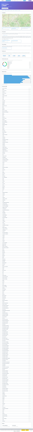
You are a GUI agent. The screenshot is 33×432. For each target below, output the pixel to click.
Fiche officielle (8, 10)
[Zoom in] (30, 14)
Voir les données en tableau (5, 69)
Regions (17, 0)
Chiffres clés (11, 10)
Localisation (3, 10)
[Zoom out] (30, 15)
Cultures (13, 10)
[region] (16, 20)
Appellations (15, 0)
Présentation (5, 10)
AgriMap (3, 0)
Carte (4, 0)
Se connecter (30, 0)
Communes (12, 0)
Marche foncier (16, 10)
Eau (18, 0)
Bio (22, 0)
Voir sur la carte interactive (5, 8)
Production (21, 0)
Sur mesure (24, 0)
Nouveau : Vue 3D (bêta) (8, 0)
